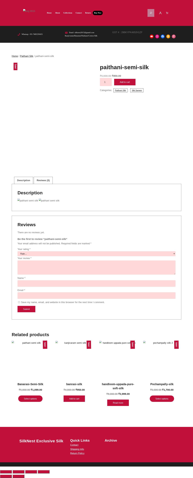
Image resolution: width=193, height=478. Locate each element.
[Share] (31, 471)
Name (21, 278)
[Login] (160, 13)
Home (15, 56)
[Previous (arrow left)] (6, 476)
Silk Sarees (137, 90)
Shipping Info (77, 449)
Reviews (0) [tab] (43, 180)
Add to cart (125, 82)
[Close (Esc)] (44, 471)
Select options (30, 398)
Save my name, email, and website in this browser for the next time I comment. (63, 302)
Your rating (24, 249)
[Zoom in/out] (6, 471)
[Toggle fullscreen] (18, 471)
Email (21, 290)
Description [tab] (23, 180)
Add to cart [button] (74, 398)
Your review (25, 258)
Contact (74, 445)
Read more (118, 403)
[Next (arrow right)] (18, 476)
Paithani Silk (26, 56)
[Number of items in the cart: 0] (167, 13)
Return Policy (77, 453)
